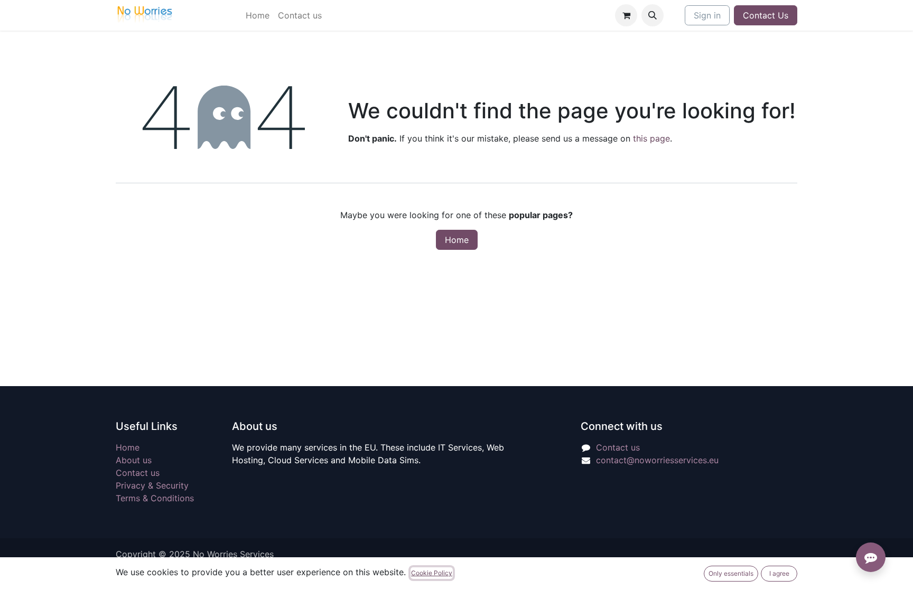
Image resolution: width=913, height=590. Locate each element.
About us (134, 460)
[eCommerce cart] (626, 15)
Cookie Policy (431, 573)
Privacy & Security (152, 485)
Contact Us (765, 15)
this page (651, 138)
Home (457, 240)
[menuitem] (257, 15)
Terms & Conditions (155, 498)
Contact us (138, 472)
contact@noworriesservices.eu (657, 460)
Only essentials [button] (731, 573)
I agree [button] (779, 573)
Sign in (707, 15)
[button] (652, 15)
